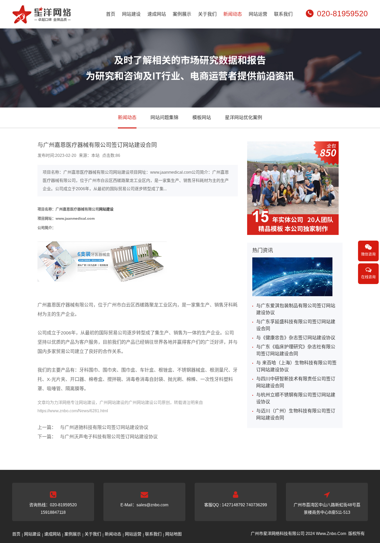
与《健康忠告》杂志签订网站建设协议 (295, 337)
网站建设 (131, 14)
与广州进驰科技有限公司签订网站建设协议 (104, 427)
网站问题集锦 (164, 117)
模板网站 (201, 117)
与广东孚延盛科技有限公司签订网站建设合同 (295, 325)
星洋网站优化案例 (243, 117)
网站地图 (173, 534)
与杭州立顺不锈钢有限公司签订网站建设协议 (295, 398)
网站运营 (258, 14)
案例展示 (182, 14)
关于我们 (207, 14)
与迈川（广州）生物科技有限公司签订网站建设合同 (295, 414)
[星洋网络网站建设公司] (41, 20)
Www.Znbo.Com (331, 533)
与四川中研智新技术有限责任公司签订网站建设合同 (295, 382)
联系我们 (283, 14)
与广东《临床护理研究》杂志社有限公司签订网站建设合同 (295, 350)
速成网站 (156, 14)
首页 (110, 14)
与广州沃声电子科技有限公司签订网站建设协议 (109, 436)
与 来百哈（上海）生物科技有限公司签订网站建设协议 (296, 366)
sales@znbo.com (152, 505)
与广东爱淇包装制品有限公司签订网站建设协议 (295, 309)
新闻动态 (232, 14)
